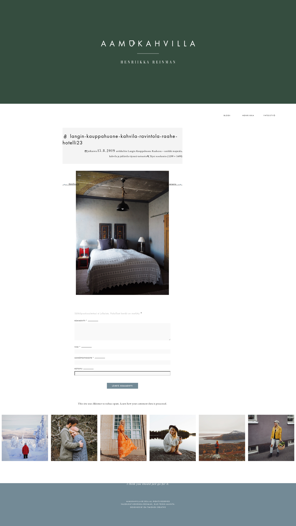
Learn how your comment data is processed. (143, 404)
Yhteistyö (269, 115)
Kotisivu (78, 369)
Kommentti (81, 321)
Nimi (78, 347)
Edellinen (71, 184)
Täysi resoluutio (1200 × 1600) (166, 156)
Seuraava (174, 184)
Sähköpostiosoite (84, 358)
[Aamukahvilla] (148, 52)
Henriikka (248, 115)
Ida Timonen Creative (154, 507)
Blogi (227, 115)
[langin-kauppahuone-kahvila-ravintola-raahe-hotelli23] (122, 235)
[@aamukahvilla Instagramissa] (148, 438)
